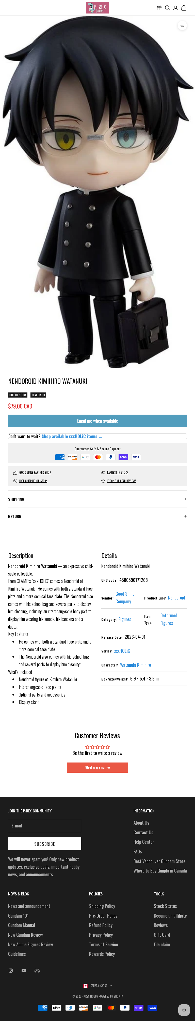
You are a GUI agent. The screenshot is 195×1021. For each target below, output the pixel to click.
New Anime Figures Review (30, 944)
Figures (125, 619)
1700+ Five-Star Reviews (121, 481)
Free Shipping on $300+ (33, 481)
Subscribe (44, 844)
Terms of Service (103, 944)
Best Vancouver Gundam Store (159, 861)
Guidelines (17, 953)
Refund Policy (100, 925)
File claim (162, 944)
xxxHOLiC (122, 650)
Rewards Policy (102, 953)
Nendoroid (38, 395)
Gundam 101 (18, 915)
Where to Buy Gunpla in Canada (160, 870)
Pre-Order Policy (103, 915)
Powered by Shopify (111, 996)
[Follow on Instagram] (10, 970)
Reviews (161, 925)
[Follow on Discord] (37, 970)
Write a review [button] (97, 768)
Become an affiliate (170, 915)
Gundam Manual (21, 925)
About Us (141, 822)
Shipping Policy (102, 906)
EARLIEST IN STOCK (117, 472)
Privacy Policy (101, 934)
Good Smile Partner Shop (35, 472)
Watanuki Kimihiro (135, 664)
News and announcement (29, 906)
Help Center (144, 841)
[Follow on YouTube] (23, 970)
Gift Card (162, 934)
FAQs (138, 851)
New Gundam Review (25, 934)
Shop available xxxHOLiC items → (72, 436)
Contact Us (143, 832)
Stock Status (165, 906)
